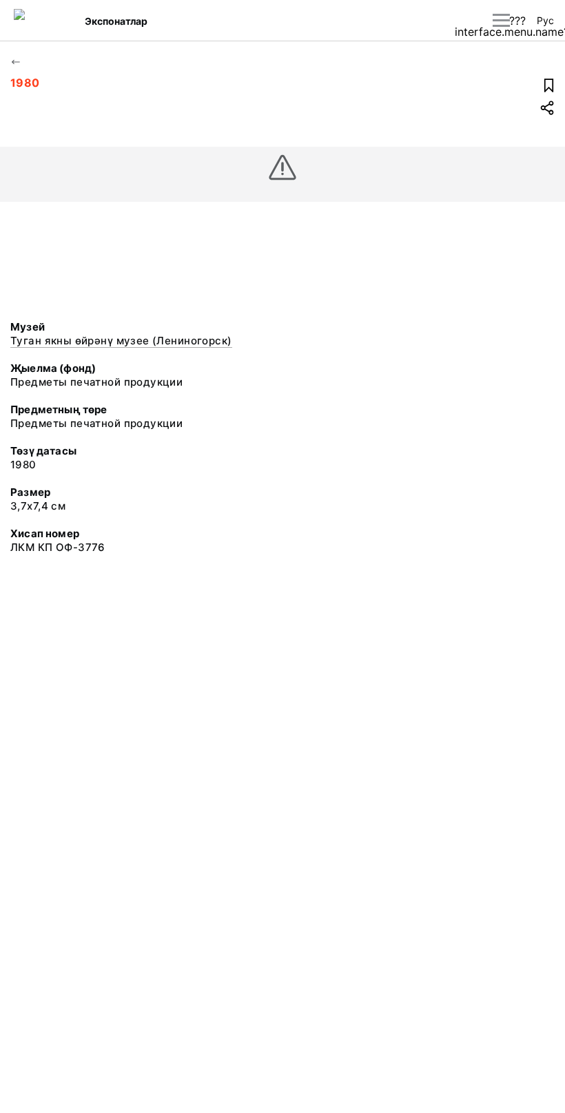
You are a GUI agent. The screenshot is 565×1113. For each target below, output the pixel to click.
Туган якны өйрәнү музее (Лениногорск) (121, 340)
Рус (545, 20)
